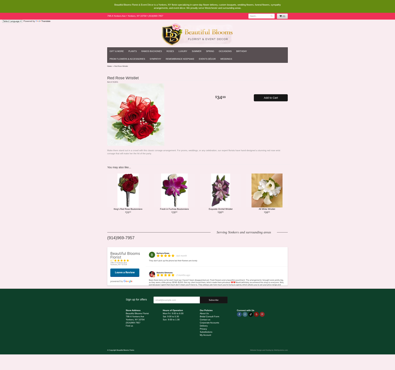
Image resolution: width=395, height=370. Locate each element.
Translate (45, 21)
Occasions (225, 51)
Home (109, 66)
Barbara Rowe (163, 253)
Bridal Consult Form (209, 316)
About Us (204, 313)
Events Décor (207, 59)
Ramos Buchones (151, 51)
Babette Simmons (165, 272)
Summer (196, 51)
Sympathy (155, 59)
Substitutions (206, 332)
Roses (170, 51)
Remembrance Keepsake (180, 59)
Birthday (241, 51)
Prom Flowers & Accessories (127, 59)
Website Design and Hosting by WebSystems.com (269, 350)
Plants (132, 51)
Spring (210, 51)
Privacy (203, 329)
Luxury (183, 51)
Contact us (205, 319)
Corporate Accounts (209, 322)
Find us (129, 326)
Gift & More (117, 51)
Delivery (204, 326)
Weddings (226, 59)
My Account (205, 335)
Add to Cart (271, 97)
